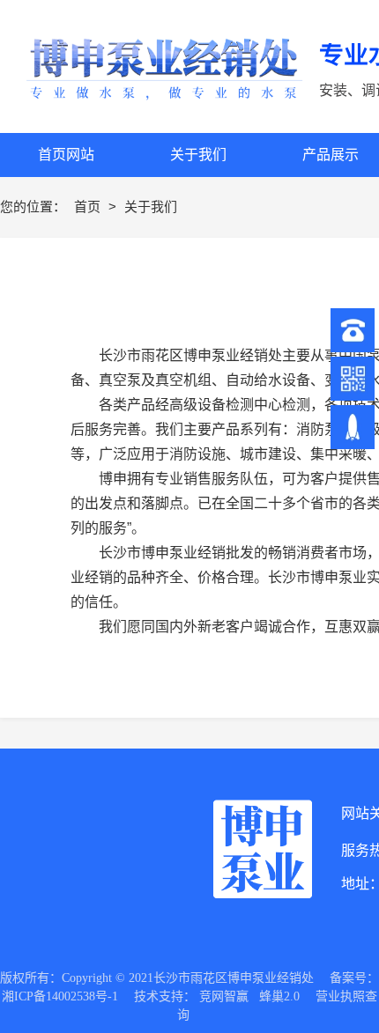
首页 (89, 206)
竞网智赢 (224, 996)
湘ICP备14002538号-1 (60, 996)
